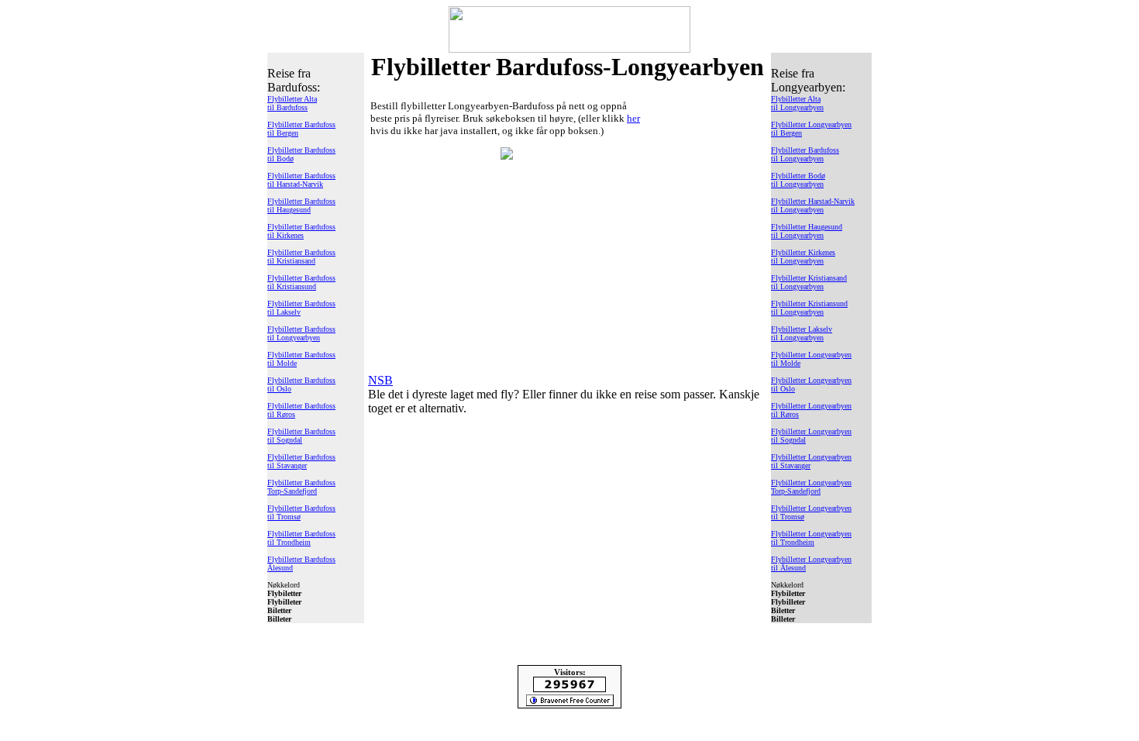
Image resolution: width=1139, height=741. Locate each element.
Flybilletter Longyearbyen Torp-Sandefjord (811, 486)
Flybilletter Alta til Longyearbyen (797, 103)
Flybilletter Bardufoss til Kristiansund (301, 282)
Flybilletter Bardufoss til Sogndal (301, 435)
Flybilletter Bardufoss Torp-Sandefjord (301, 486)
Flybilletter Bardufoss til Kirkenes (301, 231)
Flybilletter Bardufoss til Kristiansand (301, 256)
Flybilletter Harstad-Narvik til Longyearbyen (813, 205)
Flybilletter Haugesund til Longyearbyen (806, 231)
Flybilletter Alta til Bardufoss (292, 103)
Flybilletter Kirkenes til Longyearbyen (803, 256)
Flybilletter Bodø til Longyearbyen (798, 179)
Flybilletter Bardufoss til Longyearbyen (301, 333)
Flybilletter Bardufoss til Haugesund (301, 205)
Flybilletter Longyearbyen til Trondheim (811, 537)
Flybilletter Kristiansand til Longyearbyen (809, 282)
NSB (380, 380)
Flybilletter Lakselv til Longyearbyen (801, 333)
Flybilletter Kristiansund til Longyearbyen (809, 307)
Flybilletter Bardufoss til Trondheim (301, 537)
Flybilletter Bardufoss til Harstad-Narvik (301, 179)
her (633, 118)
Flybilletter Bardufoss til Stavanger (301, 461)
